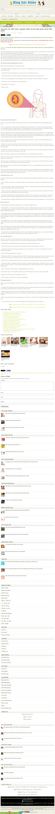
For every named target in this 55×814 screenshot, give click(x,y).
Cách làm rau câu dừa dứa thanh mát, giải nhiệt (17, 493)
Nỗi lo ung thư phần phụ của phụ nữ (11, 316)
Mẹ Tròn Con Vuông (6, 22)
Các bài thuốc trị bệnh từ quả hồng (14, 544)
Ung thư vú (3, 47)
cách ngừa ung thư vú (17, 373)
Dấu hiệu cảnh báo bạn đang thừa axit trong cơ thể (18, 486)
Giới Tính (17, 16)
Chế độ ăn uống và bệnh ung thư (10, 327)
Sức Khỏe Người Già (6, 25)
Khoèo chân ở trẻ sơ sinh (12, 517)
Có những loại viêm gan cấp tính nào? (13, 778)
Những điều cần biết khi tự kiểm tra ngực (12, 321)
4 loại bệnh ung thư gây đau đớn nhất (11, 313)
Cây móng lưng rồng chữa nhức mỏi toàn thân (17, 534)
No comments (13, 32)
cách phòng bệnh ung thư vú (27, 373)
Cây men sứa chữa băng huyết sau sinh (15, 527)
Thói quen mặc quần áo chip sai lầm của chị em (17, 437)
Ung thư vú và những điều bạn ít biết (11, 320)
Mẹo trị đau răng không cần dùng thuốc (15, 413)
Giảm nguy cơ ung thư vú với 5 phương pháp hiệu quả (15, 312)
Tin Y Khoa (10, 16)
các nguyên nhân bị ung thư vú (7, 373)
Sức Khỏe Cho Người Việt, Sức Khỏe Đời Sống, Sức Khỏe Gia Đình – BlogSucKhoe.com (23, 803)
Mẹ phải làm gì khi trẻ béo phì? (13, 420)
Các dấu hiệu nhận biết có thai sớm (13, 738)
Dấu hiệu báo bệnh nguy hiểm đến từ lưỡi (16, 575)
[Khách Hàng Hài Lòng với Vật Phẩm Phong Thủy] (27, 714)
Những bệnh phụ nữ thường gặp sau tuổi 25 (13, 330)
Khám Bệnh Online (13, 19)
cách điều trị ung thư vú (47, 373)
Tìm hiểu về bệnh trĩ (9, 772)
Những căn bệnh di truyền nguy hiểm (11, 323)
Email (2, 397)
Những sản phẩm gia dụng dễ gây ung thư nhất (17, 475)
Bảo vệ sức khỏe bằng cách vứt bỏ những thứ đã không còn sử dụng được (24, 568)
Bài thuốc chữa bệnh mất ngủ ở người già (14, 767)
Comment (3, 380)
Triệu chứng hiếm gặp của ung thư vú (11, 317)
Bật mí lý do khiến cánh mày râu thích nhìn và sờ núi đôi (18, 732)
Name (2, 392)
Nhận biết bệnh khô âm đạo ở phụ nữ (15, 451)
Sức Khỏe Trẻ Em (17, 22)
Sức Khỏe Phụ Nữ (28, 22)
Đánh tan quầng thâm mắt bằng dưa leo (14, 752)
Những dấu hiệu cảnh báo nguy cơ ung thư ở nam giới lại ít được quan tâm (19, 329)
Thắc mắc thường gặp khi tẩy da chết (13, 747)
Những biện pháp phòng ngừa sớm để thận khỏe (18, 510)
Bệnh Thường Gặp (17, 25)
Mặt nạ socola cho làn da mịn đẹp (12, 758)
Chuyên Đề (4, 19)
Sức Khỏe (4, 16)
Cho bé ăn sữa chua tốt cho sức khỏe (15, 427)
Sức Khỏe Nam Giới (39, 22)
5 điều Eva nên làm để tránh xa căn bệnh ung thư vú (14, 319)
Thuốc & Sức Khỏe (45, 16)
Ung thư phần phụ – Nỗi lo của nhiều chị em (13, 314)
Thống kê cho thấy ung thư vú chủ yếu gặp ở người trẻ (15, 324)
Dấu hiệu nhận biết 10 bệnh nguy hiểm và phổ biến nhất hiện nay (22, 561)
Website (2, 401)
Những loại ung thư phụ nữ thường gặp (12, 326)
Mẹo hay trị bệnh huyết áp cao (13, 444)
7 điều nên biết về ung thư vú (10, 331)
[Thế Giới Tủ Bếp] (28, 716)
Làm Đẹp (23, 16)
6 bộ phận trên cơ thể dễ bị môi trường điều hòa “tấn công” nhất (21, 461)
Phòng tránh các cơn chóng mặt (13, 468)
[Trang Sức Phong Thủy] (27, 304)
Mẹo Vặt (37, 16)
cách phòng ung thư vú (38, 373)
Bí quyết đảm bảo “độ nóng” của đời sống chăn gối (17, 727)
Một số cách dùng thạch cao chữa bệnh (15, 551)
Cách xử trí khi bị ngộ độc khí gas (14, 500)
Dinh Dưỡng (31, 16)
